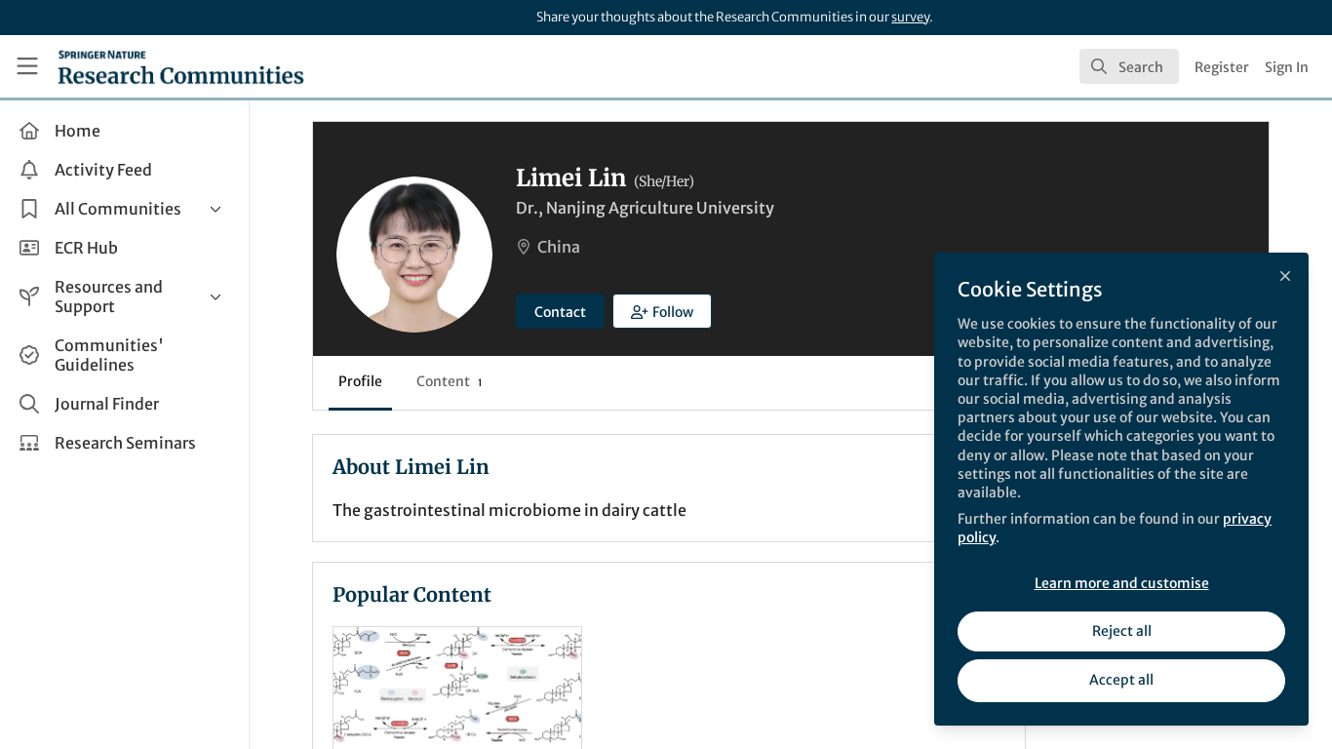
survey (910, 17)
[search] (1129, 66)
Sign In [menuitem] (1287, 67)
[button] (662, 311)
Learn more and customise (1122, 583)
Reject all (1122, 631)
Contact (560, 312)
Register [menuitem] (1222, 67)
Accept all (1121, 680)
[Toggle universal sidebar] (27, 66)
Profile (360, 381)
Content (449, 381)
